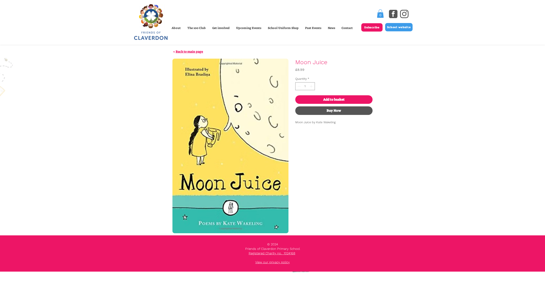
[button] (221, 28)
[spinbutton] (305, 86)
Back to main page (189, 51)
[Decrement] (298, 86)
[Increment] (311, 86)
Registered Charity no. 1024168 (272, 253)
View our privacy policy (272, 262)
